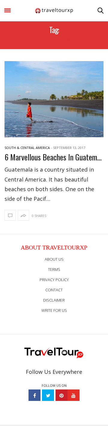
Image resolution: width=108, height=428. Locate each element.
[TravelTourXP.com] (54, 11)
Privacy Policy (54, 279)
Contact (54, 290)
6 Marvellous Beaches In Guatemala (54, 157)
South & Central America (27, 147)
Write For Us (54, 310)
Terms (54, 269)
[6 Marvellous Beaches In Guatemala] (54, 99)
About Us (54, 259)
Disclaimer (54, 300)
